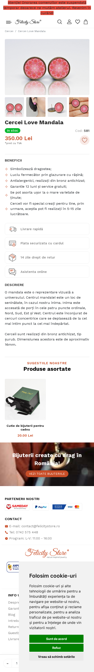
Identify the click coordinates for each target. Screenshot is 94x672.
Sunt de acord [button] (56, 639)
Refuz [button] (56, 648)
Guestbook (16, 633)
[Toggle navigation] (9, 21)
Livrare (13, 639)
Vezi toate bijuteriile (47, 473)
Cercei (9, 31)
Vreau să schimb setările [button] (56, 656)
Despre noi (17, 602)
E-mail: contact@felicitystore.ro (34, 526)
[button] (69, 22)
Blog (11, 615)
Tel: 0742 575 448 (23, 532)
